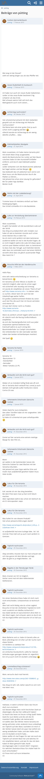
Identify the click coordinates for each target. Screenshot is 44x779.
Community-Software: (22, 776)
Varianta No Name (14, 348)
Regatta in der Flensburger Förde (20, 568)
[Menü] (41, 3)
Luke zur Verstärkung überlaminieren (22, 215)
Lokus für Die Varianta (16, 483)
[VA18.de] (4, 3)
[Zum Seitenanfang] (40, 776)
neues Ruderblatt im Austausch (19, 85)
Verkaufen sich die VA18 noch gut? (20, 375)
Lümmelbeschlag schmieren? (18, 666)
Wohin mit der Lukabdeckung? (19, 193)
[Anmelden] (35, 3)
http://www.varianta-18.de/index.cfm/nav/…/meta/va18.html (17, 309)
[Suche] (29, 3)
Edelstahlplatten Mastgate (17, 144)
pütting (9, 22)
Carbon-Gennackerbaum (17, 20)
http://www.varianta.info (15, 291)
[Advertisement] (22, 49)
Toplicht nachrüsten (15, 546)
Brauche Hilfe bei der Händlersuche (21, 264)
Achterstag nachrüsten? (16, 112)
